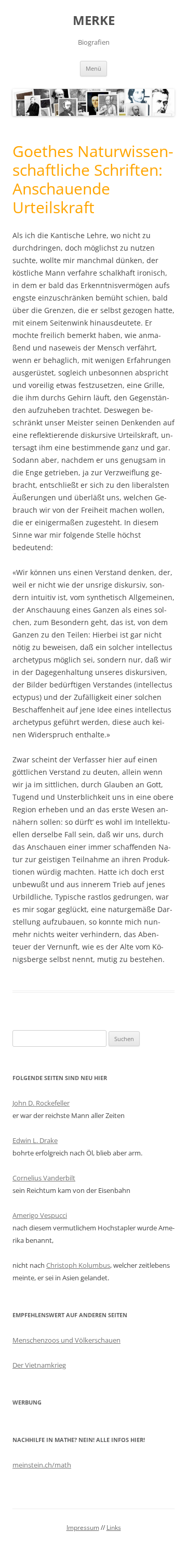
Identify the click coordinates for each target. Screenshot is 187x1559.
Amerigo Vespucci (39, 1215)
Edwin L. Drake (35, 1140)
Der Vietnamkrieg (39, 1365)
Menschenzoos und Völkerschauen (66, 1340)
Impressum (82, 1527)
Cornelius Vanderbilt (43, 1178)
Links (113, 1527)
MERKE (94, 20)
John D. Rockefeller (41, 1103)
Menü (93, 68)
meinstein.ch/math (41, 1465)
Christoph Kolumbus (78, 1265)
